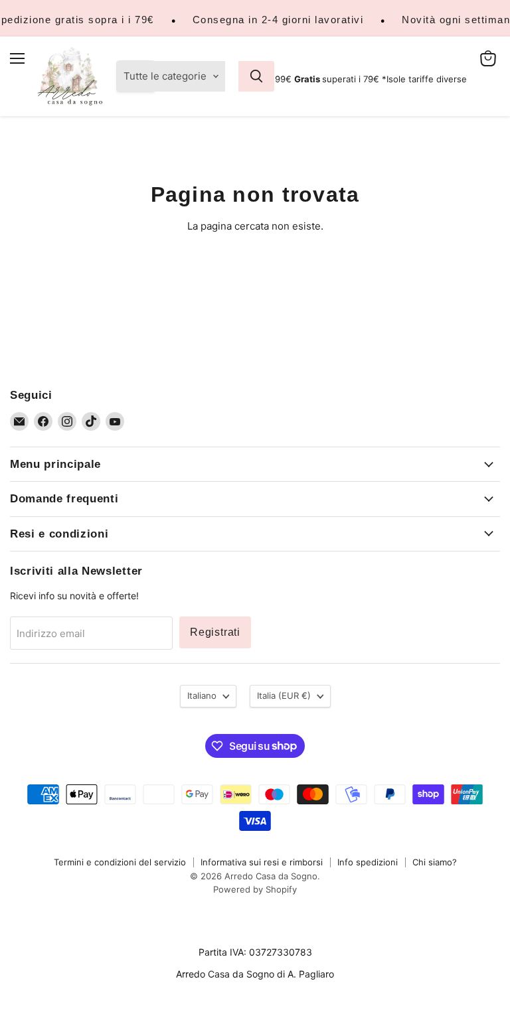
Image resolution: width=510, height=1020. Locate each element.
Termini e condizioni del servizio (120, 862)
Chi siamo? (434, 862)
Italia (284, 695)
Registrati (215, 632)
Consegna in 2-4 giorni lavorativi (278, 19)
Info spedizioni (367, 862)
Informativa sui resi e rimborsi (262, 862)
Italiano (201, 695)
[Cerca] (256, 76)
